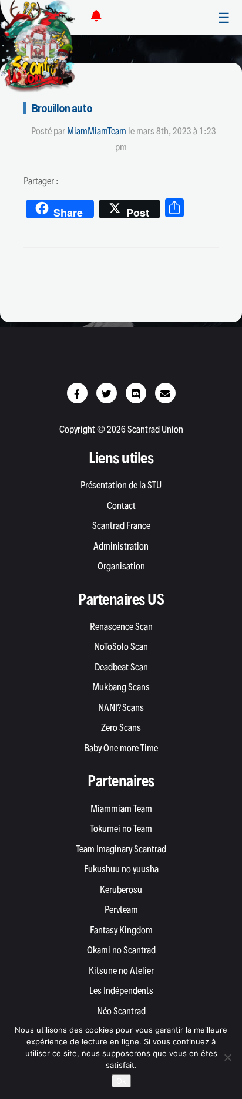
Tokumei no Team (121, 828)
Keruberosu (121, 889)
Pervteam (121, 909)
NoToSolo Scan (121, 646)
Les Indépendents (121, 990)
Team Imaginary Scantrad (121, 849)
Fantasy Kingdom (121, 930)
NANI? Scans (121, 707)
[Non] (227, 1057)
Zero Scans (121, 727)
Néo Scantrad (121, 1011)
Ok (121, 1080)
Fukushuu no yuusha (121, 869)
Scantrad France (121, 525)
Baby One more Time (121, 748)
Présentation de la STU (121, 485)
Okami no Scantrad (121, 950)
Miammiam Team (121, 808)
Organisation (121, 566)
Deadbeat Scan (121, 667)
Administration (121, 546)
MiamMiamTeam (96, 131)
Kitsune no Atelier (121, 970)
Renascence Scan (121, 626)
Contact (121, 505)
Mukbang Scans (121, 687)
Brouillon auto (62, 108)
